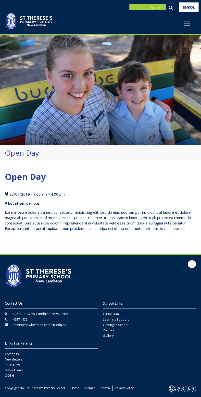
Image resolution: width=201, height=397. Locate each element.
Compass (12, 354)
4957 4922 (20, 319)
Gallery (108, 335)
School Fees (14, 370)
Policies (108, 330)
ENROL (189, 7)
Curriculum (111, 314)
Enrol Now (12, 364)
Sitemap (90, 388)
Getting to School (115, 325)
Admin (105, 388)
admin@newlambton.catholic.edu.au (40, 325)
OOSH (9, 375)
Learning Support (116, 319)
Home (75, 388)
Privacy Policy (124, 388)
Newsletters (14, 359)
